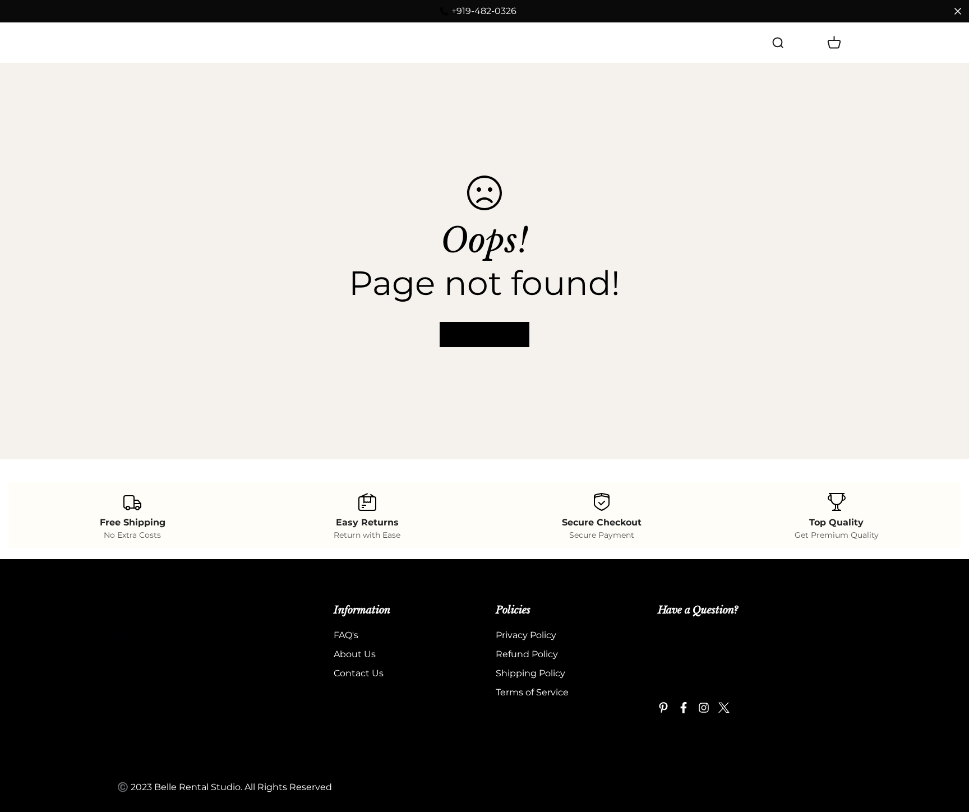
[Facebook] (683, 707)
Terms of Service (532, 692)
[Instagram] (704, 707)
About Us (295, 42)
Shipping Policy (530, 673)
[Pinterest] (663, 707)
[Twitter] (724, 707)
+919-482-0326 (483, 11)
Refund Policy (527, 654)
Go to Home (484, 334)
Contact (352, 42)
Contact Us (359, 673)
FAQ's (243, 42)
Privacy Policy (526, 635)
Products (183, 42)
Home (131, 42)
